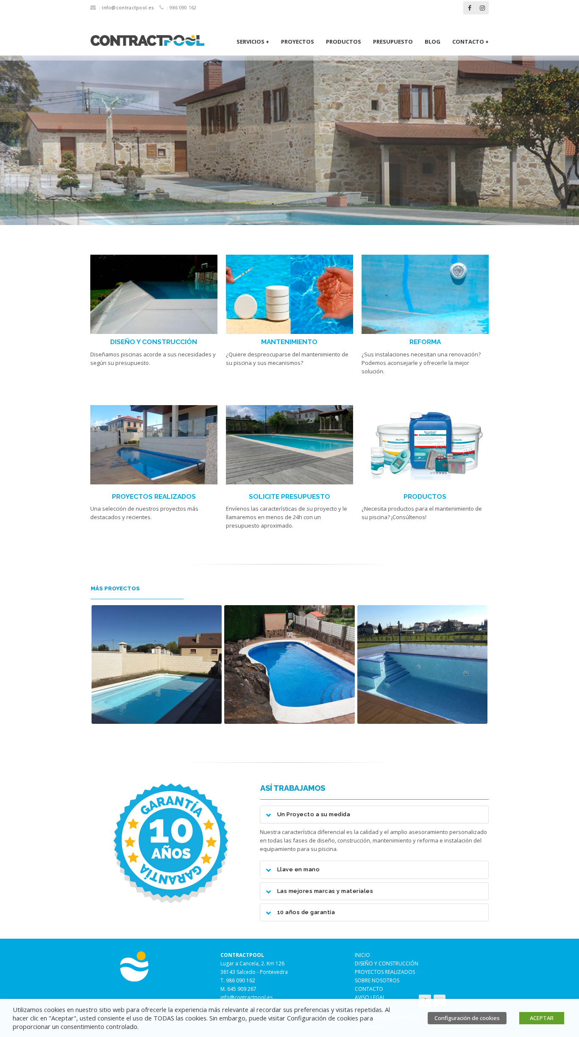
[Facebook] (469, 8)
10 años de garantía (306, 912)
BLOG (432, 41)
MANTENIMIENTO (289, 342)
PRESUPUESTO (393, 41)
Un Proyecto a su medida (314, 814)
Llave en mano (298, 870)
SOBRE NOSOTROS (377, 980)
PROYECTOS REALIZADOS (154, 496)
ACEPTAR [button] (542, 1018)
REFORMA (425, 342)
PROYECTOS (297, 41)
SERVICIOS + (253, 41)
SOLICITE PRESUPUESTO (289, 496)
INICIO (362, 955)
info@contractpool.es (127, 7)
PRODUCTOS (343, 41)
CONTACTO (369, 989)
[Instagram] (482, 8)
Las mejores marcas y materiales (325, 891)
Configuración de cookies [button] (467, 1018)
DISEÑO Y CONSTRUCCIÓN (153, 342)
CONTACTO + (470, 41)
